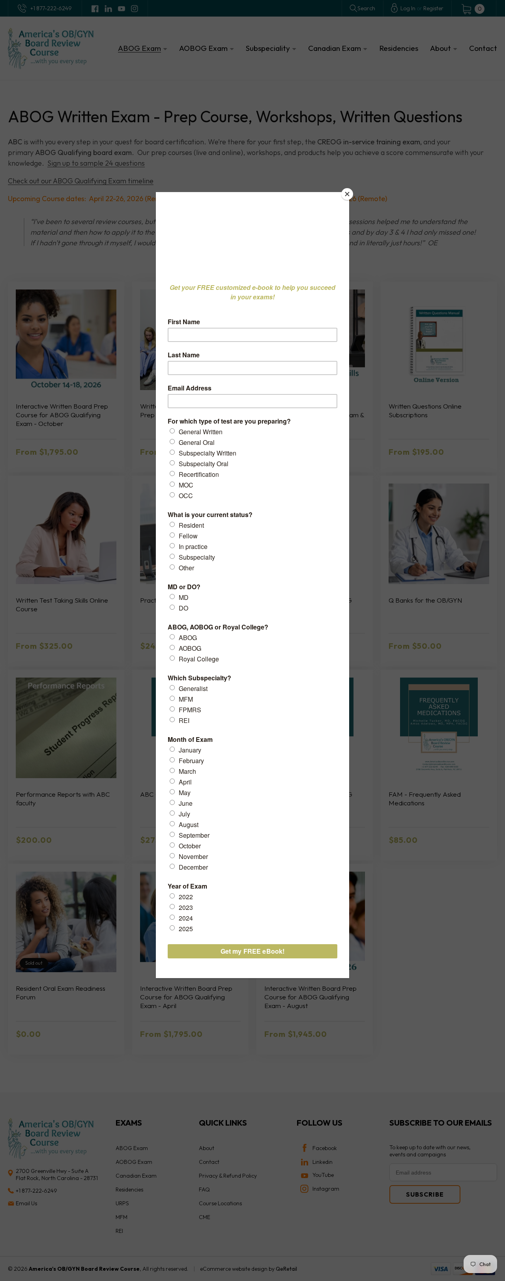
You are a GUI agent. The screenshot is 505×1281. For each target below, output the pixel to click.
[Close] (347, 194)
